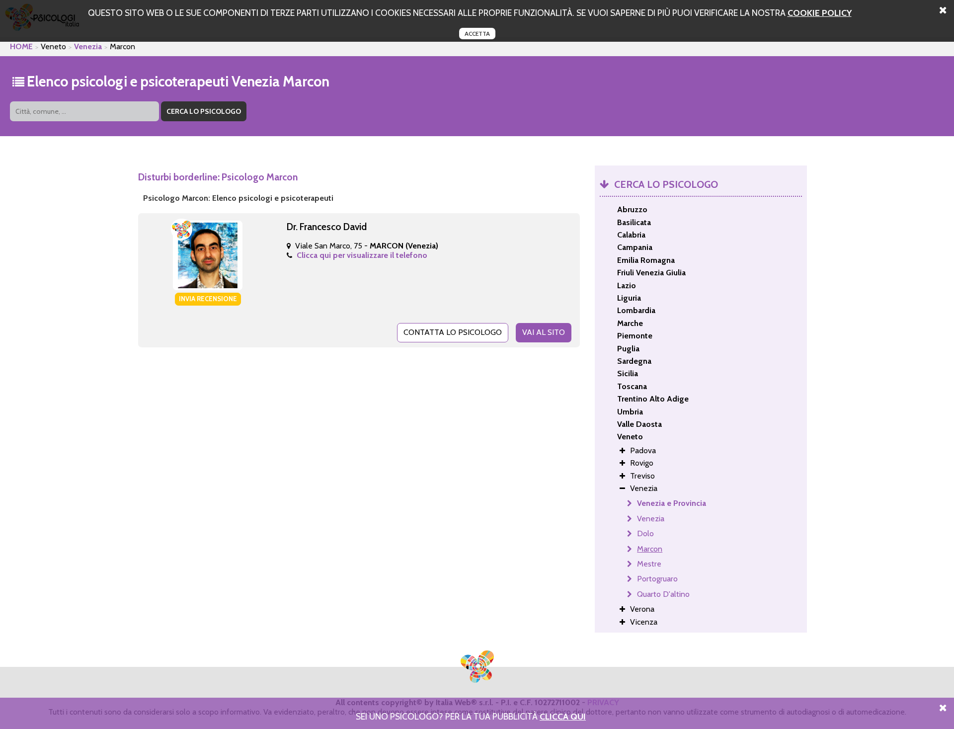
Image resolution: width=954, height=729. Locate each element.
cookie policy (820, 12)
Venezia (88, 46)
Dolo (645, 533)
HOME (21, 46)
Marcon (649, 549)
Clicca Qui (563, 716)
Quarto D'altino (663, 594)
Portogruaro (657, 578)
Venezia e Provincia (671, 503)
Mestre (649, 563)
